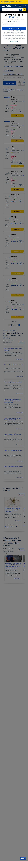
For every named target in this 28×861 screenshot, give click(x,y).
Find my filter (8, 2)
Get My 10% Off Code (14, 28)
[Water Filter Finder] (15, 5)
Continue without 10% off (14, 31)
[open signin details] (20, 6)
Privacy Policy (14, 41)
